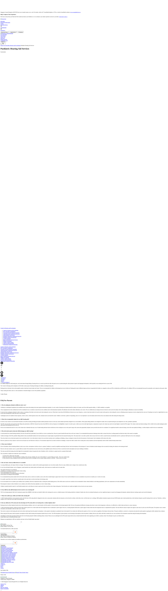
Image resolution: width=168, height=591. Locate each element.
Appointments (13, 32)
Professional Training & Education (10, 344)
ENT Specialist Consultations (9, 331)
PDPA (2, 586)
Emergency (20, 32)
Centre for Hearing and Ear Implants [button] (8, 328)
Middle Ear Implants (7, 341)
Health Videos (25, 572)
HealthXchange (11, 572)
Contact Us (3, 564)
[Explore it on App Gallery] (25, 522)
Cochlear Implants (7, 338)
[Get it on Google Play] (15, 522)
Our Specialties (6, 45)
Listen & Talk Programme (8, 343)
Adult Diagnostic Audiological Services (11, 333)
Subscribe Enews (4, 32)
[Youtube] (2, 577)
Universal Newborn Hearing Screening (11, 332)
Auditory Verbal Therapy (8, 342)
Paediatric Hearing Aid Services (9, 337)
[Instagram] (3, 577)
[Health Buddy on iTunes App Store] (5, 522)
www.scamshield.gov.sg (75, 12)
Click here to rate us (63, 16)
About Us (3, 563)
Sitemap (2, 585)
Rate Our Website (4, 587)
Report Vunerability (5, 588)
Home (2, 45)
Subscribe (3, 545)
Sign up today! (4, 534)
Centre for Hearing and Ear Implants (10, 330)
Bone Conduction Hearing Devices (10, 339)
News (2, 566)
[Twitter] (5, 577)
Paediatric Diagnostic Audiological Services (12, 336)
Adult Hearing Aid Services (9, 335)
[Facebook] (1, 577)
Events (2, 565)
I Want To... (3, 41)
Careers (2, 568)
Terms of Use (3, 583)
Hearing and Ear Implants (15, 45)
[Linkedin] (6, 577)
